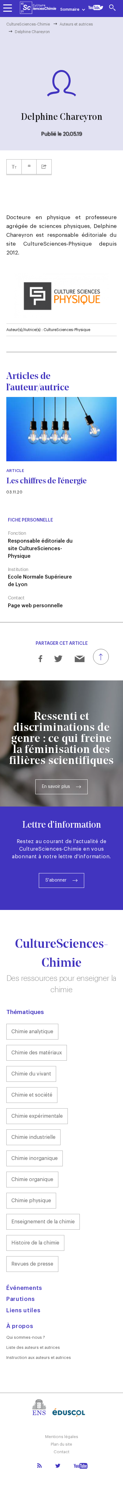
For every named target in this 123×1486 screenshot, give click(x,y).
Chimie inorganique (34, 1158)
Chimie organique (32, 1179)
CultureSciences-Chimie (28, 24)
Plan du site (61, 1444)
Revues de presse (32, 1264)
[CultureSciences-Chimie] (38, 8)
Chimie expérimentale (37, 1116)
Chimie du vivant (31, 1073)
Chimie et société (31, 1095)
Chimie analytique (32, 1031)
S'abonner (56, 880)
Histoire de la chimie (35, 1242)
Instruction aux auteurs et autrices (38, 1357)
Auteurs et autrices (76, 24)
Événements (24, 1288)
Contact (61, 1452)
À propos (19, 1326)
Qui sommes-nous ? (25, 1337)
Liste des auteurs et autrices (33, 1347)
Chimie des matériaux (36, 1052)
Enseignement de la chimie (43, 1221)
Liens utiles (23, 1310)
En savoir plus (56, 786)
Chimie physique (31, 1200)
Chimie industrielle (33, 1137)
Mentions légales (61, 1437)
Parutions (20, 1299)
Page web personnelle (35, 605)
